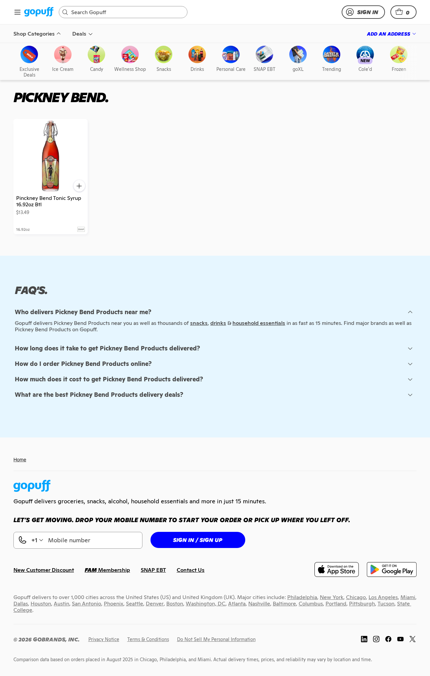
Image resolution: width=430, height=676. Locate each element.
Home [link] (19, 459)
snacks (199, 323)
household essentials (258, 323)
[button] (403, 12)
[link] (38, 12)
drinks (218, 323)
